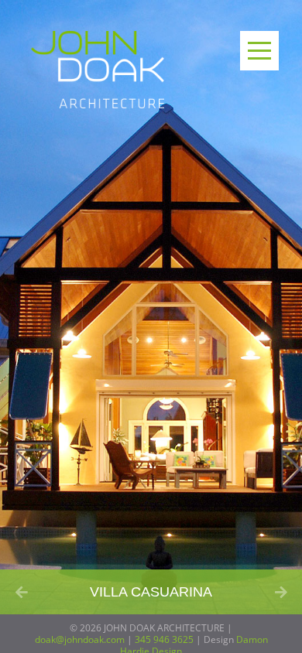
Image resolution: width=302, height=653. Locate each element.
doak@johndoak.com (80, 639)
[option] (151, 307)
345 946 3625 (164, 639)
